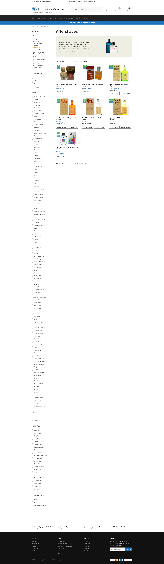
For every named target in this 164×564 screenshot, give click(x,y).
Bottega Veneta (38, 136)
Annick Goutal (38, 110)
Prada (35, 347)
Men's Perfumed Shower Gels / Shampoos (37, 39)
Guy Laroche (37, 236)
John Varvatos (38, 267)
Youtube (86, 551)
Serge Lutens (38, 367)
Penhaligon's (37, 341)
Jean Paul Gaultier (39, 256)
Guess (36, 233)
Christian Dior (38, 158)
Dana (57, 86)
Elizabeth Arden (38, 194)
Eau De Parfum (38, 458)
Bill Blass (36, 127)
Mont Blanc (37, 316)
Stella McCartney (39, 372)
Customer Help (119, 10)
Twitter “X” (87, 543)
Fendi (35, 205)
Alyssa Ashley (38, 108)
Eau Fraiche (37, 464)
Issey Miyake (37, 247)
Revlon (36, 355)
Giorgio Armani (38, 217)
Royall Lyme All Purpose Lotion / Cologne (119, 85)
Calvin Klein (37, 147)
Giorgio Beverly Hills (39, 219)
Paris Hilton (37, 336)
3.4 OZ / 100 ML (61, 156)
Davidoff (36, 180)
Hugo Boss (37, 245)
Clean (35, 161)
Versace (36, 395)
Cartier (36, 152)
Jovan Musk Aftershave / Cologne (92, 84)
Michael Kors (37, 311)
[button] (128, 18)
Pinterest (86, 548)
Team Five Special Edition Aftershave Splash (67, 148)
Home (33, 26)
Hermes (36, 239)
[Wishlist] (77, 66)
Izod (35, 250)
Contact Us (61, 548)
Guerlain (36, 231)
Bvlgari (36, 144)
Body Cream (37, 433)
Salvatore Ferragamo (40, 361)
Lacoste (36, 281)
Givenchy (36, 222)
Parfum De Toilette (39, 478)
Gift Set (36, 472)
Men (38, 26)
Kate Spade (37, 275)
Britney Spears (38, 138)
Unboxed (36, 508)
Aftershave (37, 430)
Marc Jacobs (37, 302)
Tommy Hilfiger (38, 383)
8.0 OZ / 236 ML (61, 91)
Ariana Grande (38, 119)
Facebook (87, 541)
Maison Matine (38, 300)
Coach (36, 169)
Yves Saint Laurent (39, 406)
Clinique (36, 164)
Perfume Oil (37, 480)
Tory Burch (37, 386)
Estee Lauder (37, 200)
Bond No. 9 (37, 130)
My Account (109, 10)
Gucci (35, 228)
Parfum (36, 475)
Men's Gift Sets (37, 50)
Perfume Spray (38, 483)
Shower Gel (37, 486)
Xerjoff (36, 403)
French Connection (39, 211)
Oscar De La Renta (39, 327)
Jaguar (36, 253)
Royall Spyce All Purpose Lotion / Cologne (119, 118)
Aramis (36, 116)
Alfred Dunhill (37, 105)
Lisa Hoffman (37, 287)
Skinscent (37, 489)
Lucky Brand (37, 292)
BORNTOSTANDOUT (40, 133)
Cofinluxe (36, 172)
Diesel (35, 183)
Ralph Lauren (37, 353)
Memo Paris (37, 308)
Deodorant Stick (38, 450)
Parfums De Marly (39, 333)
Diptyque (36, 186)
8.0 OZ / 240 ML (125, 93)
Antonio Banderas (39, 113)
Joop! (35, 270)
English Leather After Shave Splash (67, 84)
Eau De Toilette (38, 461)
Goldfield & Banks (39, 225)
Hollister (36, 242)
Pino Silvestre (38, 344)
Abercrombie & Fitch (40, 96)
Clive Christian (38, 166)
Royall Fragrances (114, 88)
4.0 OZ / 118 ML (87, 91)
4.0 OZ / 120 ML (114, 93)
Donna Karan (37, 191)
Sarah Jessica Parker (40, 364)
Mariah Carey (38, 305)
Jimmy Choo (37, 264)
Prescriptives (37, 350)
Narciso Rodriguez (39, 322)
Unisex (36, 80)
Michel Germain (38, 314)
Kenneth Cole (37, 278)
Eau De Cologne (38, 452)
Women (34, 56)
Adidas (58, 151)
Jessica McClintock (39, 261)
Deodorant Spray (39, 447)
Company (34, 541)
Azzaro (36, 122)
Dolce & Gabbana (39, 189)
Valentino (36, 392)
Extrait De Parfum (39, 466)
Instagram (87, 546)
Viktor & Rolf (37, 400)
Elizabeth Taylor (38, 197)
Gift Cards (35, 551)
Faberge (36, 203)
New (35, 499)
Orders (34, 546)
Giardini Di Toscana (39, 214)
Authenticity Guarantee (65, 546)
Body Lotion (37, 436)
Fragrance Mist (38, 469)
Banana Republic (39, 124)
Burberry (36, 141)
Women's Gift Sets (38, 63)
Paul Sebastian (38, 339)
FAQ (59, 553)
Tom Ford (36, 381)
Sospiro (36, 369)
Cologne (36, 441)
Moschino (36, 319)
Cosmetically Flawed (40, 505)
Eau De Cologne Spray (40, 455)
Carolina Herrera (38, 150)
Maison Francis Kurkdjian (39, 297)
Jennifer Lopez (38, 259)
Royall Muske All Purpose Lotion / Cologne (92, 118)
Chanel (36, 155)
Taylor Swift (37, 375)
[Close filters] (49, 30)
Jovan (84, 86)
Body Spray (37, 438)
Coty (35, 175)
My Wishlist (35, 543)
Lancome (36, 284)
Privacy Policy (36, 548)
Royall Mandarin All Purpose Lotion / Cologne (67, 118)
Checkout (129, 10)
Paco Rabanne (38, 330)
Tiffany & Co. (37, 378)
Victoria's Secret (38, 397)
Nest (35, 325)
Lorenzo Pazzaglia (39, 289)
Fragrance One (38, 208)
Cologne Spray (38, 444)
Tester (36, 502)
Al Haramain (37, 102)
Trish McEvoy (38, 389)
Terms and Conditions (64, 551)
